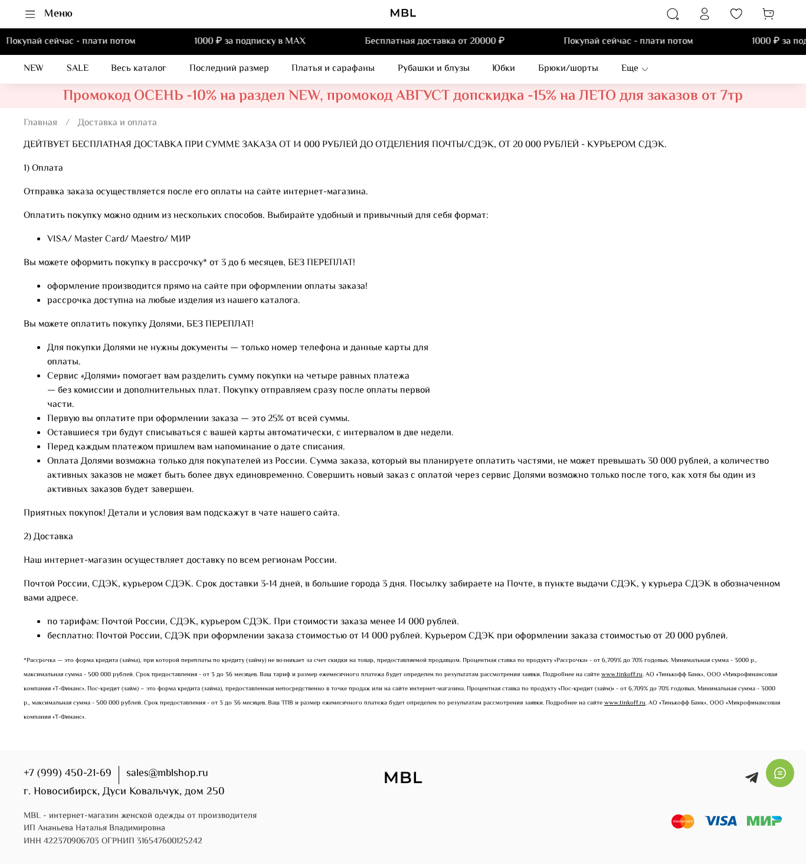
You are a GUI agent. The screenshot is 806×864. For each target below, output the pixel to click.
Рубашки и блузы (434, 68)
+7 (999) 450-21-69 (68, 773)
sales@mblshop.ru (167, 773)
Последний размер (229, 68)
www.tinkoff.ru (622, 675)
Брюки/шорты (568, 68)
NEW (34, 68)
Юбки (503, 68)
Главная (40, 123)
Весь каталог (138, 68)
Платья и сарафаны (333, 68)
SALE (78, 68)
